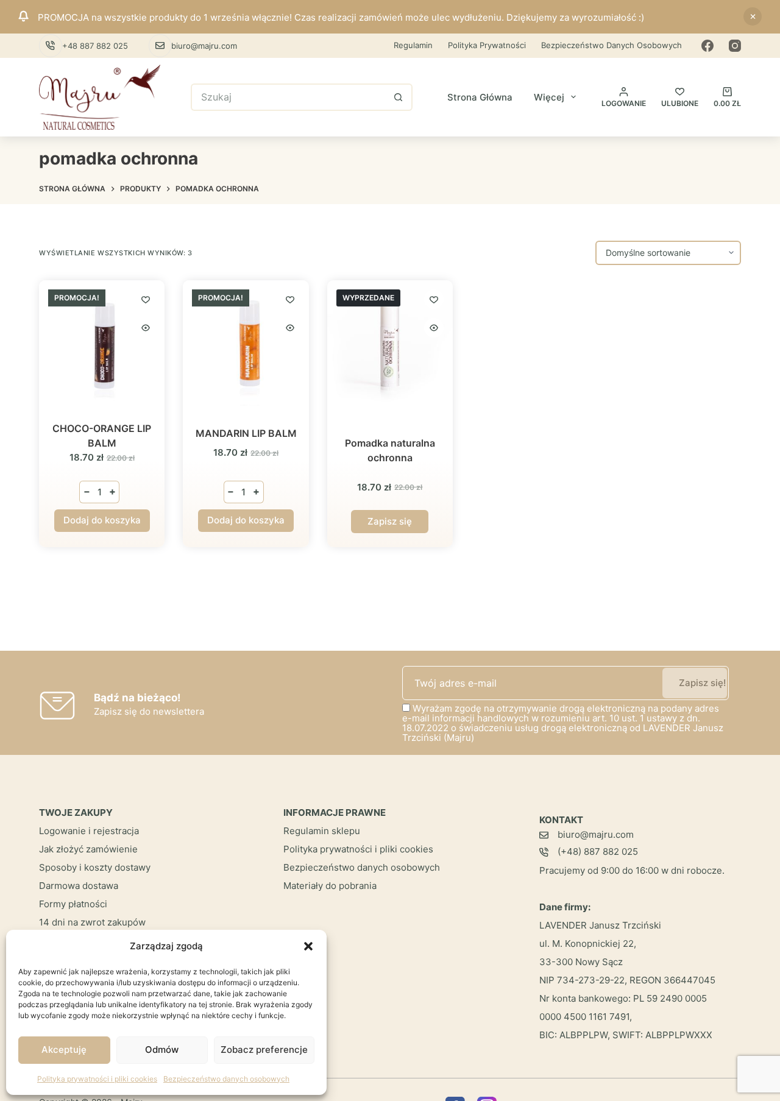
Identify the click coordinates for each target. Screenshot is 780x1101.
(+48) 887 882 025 (598, 851)
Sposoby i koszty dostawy (95, 867)
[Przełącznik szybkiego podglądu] (145, 328)
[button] (308, 946)
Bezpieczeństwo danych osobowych (226, 1078)
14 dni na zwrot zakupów (92, 922)
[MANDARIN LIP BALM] (245, 343)
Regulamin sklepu (321, 831)
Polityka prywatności (487, 45)
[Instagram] (735, 46)
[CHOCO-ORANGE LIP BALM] (102, 343)
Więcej (549, 97)
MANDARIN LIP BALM (246, 433)
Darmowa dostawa (78, 885)
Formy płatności (73, 904)
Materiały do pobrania (330, 885)
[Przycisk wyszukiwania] (399, 97)
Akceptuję (64, 1049)
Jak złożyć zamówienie (88, 849)
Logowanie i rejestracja (89, 831)
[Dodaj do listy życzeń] (145, 299)
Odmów (162, 1049)
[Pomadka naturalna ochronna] (390, 343)
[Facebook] (707, 46)
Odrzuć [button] (752, 16)
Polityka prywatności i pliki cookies (97, 1078)
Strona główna (479, 97)
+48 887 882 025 (95, 46)
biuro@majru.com (204, 46)
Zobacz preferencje (264, 1049)
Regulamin (413, 45)
